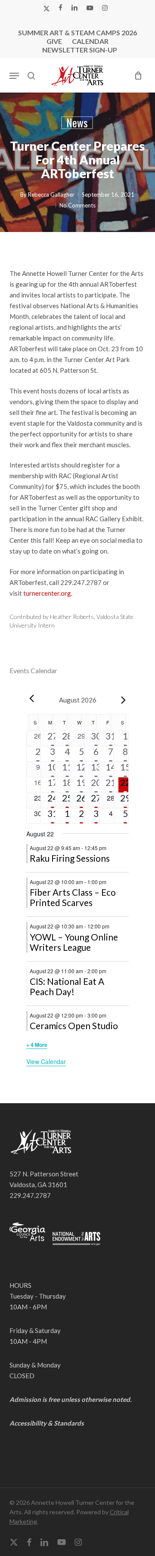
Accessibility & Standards (46, 1423)
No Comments (77, 205)
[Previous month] (31, 698)
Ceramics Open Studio (74, 1025)
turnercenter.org (47, 593)
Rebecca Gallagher (51, 194)
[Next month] (123, 700)
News (77, 122)
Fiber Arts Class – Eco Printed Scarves (73, 897)
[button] (14, 75)
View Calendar (46, 1061)
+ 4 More (36, 1045)
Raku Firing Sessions (70, 858)
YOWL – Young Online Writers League (74, 942)
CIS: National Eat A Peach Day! (67, 986)
